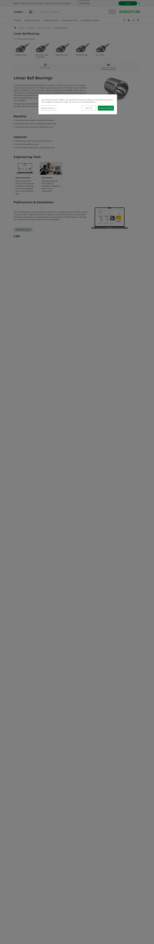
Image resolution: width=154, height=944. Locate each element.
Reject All (88, 108)
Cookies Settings (48, 108)
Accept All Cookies (106, 108)
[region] (77, 104)
